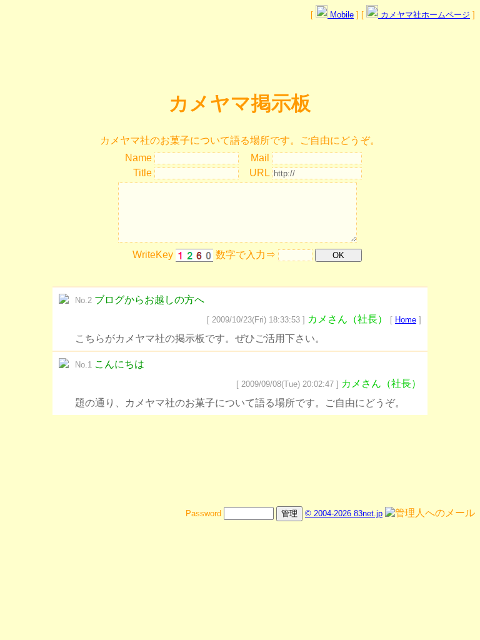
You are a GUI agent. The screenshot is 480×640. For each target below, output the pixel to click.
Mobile (341, 14)
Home (405, 319)
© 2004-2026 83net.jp (343, 513)
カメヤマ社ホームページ (424, 14)
